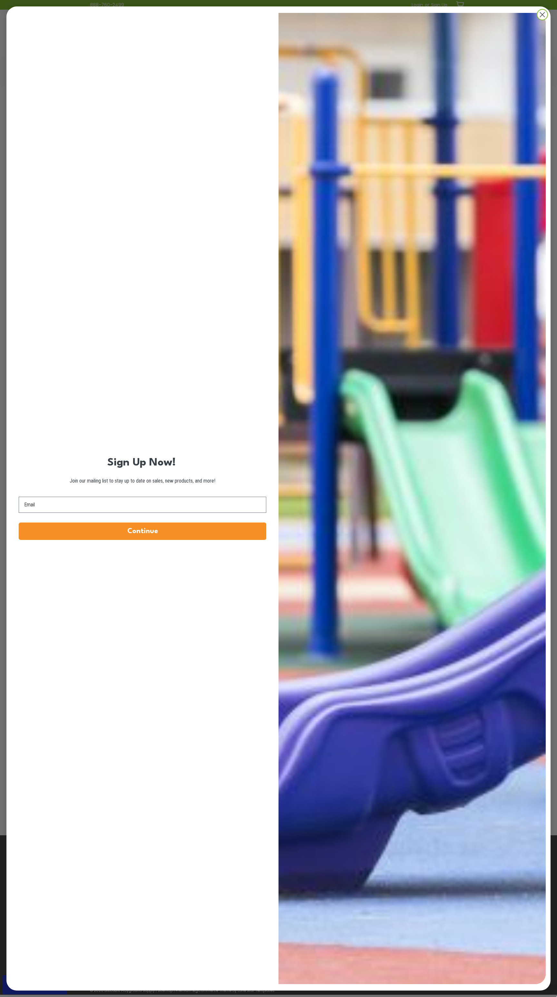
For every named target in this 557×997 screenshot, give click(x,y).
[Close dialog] (542, 14)
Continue (142, 531)
